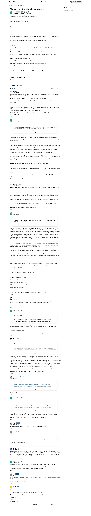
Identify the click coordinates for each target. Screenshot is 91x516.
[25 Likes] (28, 12)
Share (11, 73)
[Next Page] (58, 88)
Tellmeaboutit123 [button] (16, 376)
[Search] (70, 2)
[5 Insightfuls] (26, 12)
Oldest (14, 88)
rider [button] (14, 431)
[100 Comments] (24, 12)
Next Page (35, 504)
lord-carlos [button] (15, 91)
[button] (11, 12)
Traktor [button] (11, 79)
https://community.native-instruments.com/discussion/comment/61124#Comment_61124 (32, 346)
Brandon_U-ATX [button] (16, 448)
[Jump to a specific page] (60, 88)
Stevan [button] (14, 297)
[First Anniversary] (23, 12)
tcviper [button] (14, 423)
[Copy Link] (31, 13)
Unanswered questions (73, 10)
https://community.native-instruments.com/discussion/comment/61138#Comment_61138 (32, 384)
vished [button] (14, 486)
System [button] (28, 13)
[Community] (15, 1)
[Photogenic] (21, 12)
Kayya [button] (14, 11)
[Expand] (35, 132)
